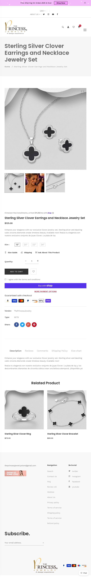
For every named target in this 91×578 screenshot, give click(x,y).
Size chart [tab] (76, 350)
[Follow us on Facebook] (16, 324)
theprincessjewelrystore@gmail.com (20, 466)
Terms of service (54, 508)
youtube (75, 487)
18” (17, 244)
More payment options (45, 291)
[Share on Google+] (28, 324)
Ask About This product (49, 252)
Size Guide (12, 252)
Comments (42, 350)
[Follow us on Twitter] (22, 324)
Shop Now (61, 3)
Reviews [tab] (29, 350)
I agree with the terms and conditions (24, 279)
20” (25, 244)
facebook (76, 482)
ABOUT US (34, 14)
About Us (51, 497)
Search (50, 471)
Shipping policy (53, 513)
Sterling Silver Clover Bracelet (62, 433)
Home (7, 67)
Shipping (28, 252)
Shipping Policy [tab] (60, 350)
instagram (76, 476)
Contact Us (52, 476)
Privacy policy (53, 502)
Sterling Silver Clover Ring (18, 433)
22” (34, 244)
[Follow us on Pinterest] (34, 324)
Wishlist (50, 492)
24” (42, 244)
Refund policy (53, 523)
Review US (52, 487)
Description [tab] (15, 350)
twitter (75, 471)
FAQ (49, 482)
